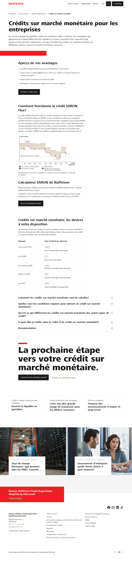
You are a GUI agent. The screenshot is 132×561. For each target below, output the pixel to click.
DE (115, 552)
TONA (46, 283)
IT (122, 552)
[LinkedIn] (117, 507)
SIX (80, 131)
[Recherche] (103, 3)
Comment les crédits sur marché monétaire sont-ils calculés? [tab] (53, 297)
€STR (46, 256)
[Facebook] (108, 507)
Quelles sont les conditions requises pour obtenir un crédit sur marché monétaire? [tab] (59, 305)
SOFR (46, 274)
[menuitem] (73, 3)
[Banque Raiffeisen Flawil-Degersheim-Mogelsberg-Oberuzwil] (16, 3)
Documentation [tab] (27, 328)
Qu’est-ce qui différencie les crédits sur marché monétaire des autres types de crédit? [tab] (64, 314)
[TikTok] (121, 507)
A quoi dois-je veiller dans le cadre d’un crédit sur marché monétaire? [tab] (58, 322)
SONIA (46, 266)
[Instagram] (113, 507)
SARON (47, 247)
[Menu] (108, 3)
